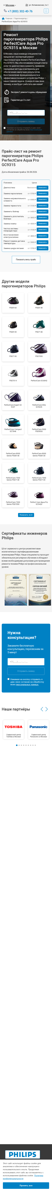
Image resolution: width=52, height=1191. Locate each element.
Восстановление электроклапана (11, 236)
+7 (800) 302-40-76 (20, 11)
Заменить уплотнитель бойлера (14, 217)
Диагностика (9, 187)
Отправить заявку (26, 121)
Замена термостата (12, 206)
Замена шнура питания (14, 248)
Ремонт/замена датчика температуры (14, 242)
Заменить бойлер (11, 211)
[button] (42, 709)
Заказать (42, 188)
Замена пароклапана (13, 193)
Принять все (26, 1185)
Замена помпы (10, 224)
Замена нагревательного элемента (15, 199)
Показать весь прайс (26, 259)
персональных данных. (27, 684)
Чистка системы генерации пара (11, 230)
